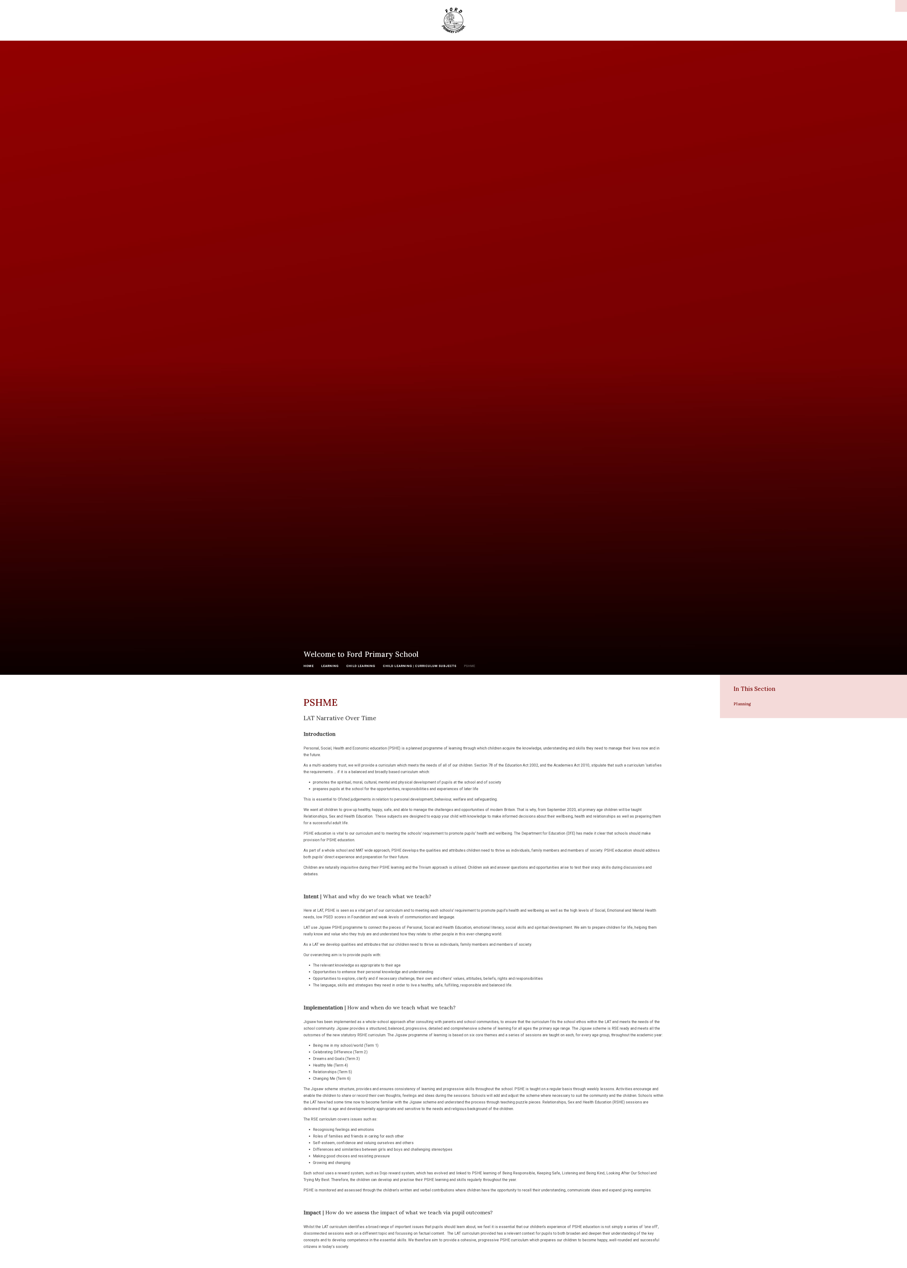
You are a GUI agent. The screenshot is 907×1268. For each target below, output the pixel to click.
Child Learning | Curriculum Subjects (419, 666)
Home (309, 666)
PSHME (469, 666)
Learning (330, 666)
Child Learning (360, 666)
